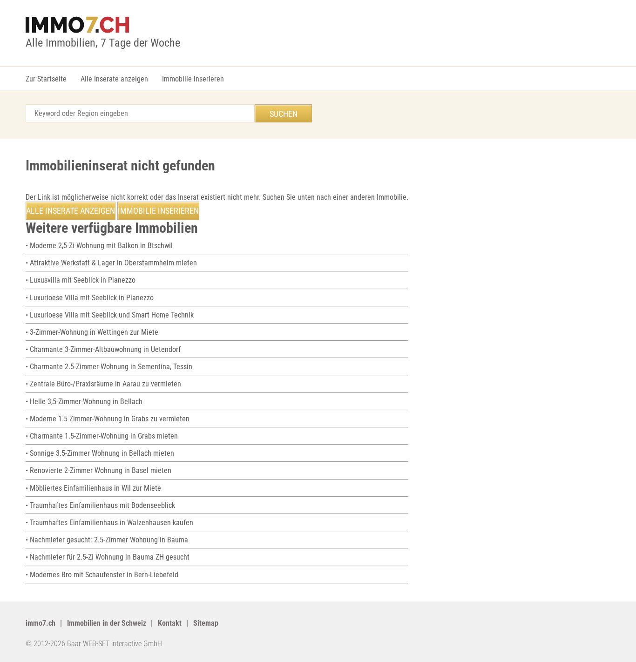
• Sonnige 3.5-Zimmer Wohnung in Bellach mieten (100, 453)
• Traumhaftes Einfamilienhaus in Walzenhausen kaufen (109, 522)
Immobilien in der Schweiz (106, 623)
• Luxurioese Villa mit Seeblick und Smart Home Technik (110, 315)
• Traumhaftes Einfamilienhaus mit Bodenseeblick (100, 505)
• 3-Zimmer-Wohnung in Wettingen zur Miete (92, 332)
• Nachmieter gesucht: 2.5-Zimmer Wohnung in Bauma (107, 539)
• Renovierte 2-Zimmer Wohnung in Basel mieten (98, 470)
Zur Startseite (46, 78)
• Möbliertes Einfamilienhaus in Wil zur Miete (93, 488)
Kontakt (170, 623)
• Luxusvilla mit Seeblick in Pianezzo (80, 280)
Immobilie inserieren (193, 78)
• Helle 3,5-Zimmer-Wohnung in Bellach (84, 401)
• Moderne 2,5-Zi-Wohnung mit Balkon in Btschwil (99, 245)
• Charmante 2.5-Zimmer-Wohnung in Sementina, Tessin (109, 366)
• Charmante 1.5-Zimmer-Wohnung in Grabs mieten (102, 436)
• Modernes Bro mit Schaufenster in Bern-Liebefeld (102, 574)
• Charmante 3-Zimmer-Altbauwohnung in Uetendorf (103, 349)
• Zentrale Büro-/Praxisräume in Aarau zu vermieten (103, 383)
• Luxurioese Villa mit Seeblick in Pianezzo (90, 297)
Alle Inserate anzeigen (114, 78)
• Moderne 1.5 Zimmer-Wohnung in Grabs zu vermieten (107, 418)
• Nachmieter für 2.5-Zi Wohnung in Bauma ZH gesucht (107, 557)
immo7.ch (40, 623)
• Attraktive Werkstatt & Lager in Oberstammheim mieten (111, 262)
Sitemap (205, 623)
